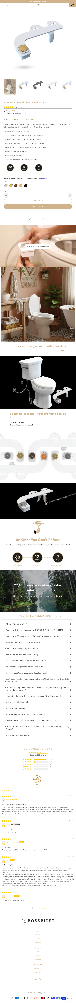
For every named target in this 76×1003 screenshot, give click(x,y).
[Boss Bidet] (38, 5)
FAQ (38, 938)
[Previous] (5, 43)
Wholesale (38, 959)
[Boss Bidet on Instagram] (39, 979)
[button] (8, 107)
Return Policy (38, 968)
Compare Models (30, 119)
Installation (16, 119)
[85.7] (37, 779)
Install (38, 935)
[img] (6, 796)
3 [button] (38, 908)
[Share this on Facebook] (35, 219)
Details (6, 119)
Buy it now (38, 206)
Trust (38, 951)
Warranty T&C (38, 965)
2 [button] (35, 908)
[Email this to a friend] (45, 219)
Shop (38, 931)
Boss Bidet (34, 993)
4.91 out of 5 (43, 753)
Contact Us (38, 948)
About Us (38, 942)
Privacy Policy (38, 972)
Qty (5, 191)
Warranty (38, 955)
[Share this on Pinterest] (40, 219)
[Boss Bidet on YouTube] (36, 979)
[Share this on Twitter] (30, 219)
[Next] (70, 43)
